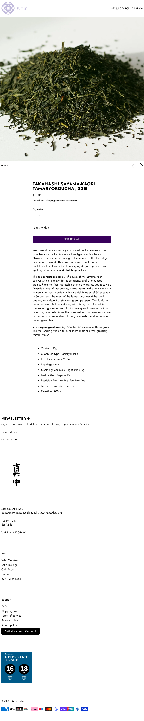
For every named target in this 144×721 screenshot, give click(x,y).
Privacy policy (10, 620)
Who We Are (10, 560)
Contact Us (8, 574)
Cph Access (9, 569)
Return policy (9, 625)
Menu (114, 8)
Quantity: (38, 209)
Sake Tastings (9, 565)
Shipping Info (10, 611)
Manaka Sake (17, 701)
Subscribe (8, 439)
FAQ (4, 606)
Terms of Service (11, 616)
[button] (125, 8)
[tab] (2, 165)
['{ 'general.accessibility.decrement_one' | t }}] (33, 216)
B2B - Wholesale (11, 579)
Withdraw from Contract (20, 631)
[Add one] (45, 216)
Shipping (50, 200)
